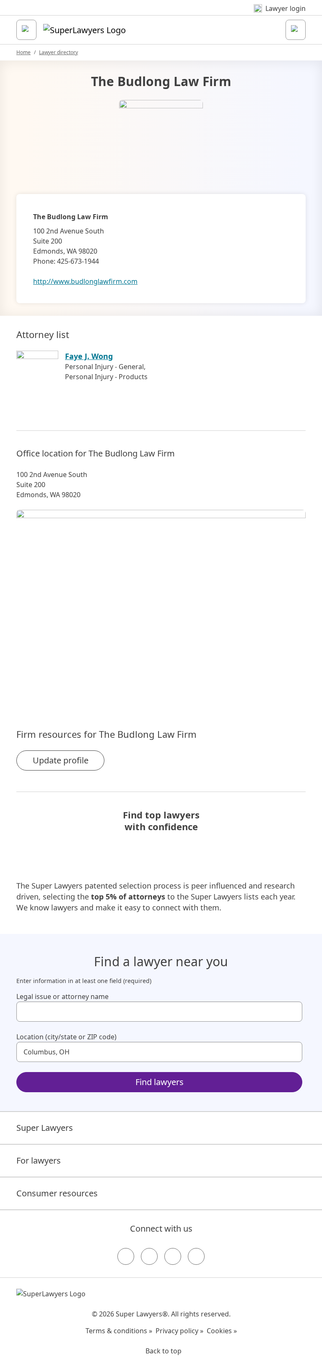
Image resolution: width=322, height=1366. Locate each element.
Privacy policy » (179, 1330)
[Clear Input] (292, 1012)
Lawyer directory (58, 52)
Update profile (60, 760)
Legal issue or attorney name (62, 996)
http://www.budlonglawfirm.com (85, 281)
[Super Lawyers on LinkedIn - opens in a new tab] (196, 1256)
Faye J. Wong (89, 356)
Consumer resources (57, 1193)
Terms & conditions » (119, 1330)
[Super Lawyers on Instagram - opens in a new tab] (149, 1256)
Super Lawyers (44, 1127)
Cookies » (222, 1330)
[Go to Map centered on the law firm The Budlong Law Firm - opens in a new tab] (161, 604)
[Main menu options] (26, 30)
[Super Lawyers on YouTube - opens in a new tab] (172, 1256)
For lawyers (38, 1160)
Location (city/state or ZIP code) (66, 1036)
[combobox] (159, 1012)
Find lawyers (159, 1082)
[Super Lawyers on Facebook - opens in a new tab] (125, 1256)
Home (23, 52)
